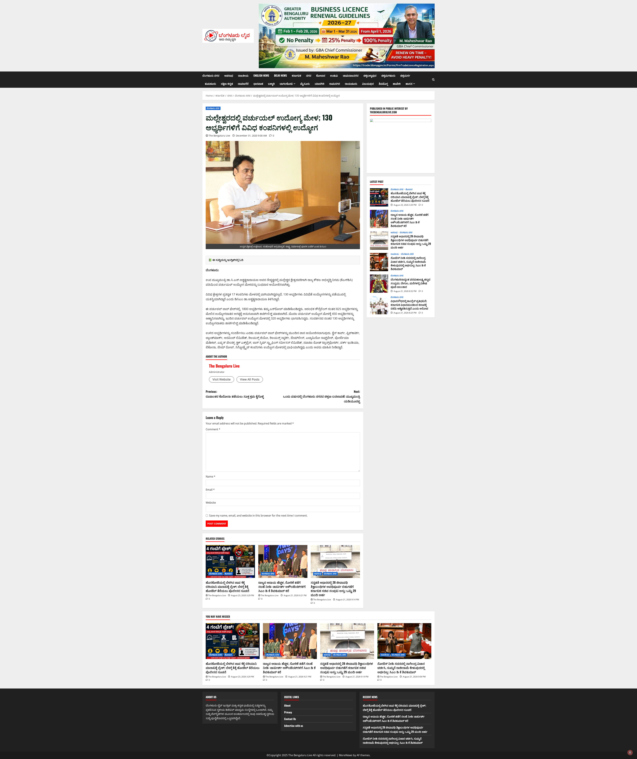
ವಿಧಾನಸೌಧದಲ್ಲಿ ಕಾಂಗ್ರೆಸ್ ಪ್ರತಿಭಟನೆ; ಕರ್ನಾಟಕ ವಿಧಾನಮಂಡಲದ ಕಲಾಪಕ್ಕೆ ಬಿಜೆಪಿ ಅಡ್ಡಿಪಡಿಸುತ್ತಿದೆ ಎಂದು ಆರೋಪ (379, 305)
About (287, 705)
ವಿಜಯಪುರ (368, 84)
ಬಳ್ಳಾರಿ (271, 84)
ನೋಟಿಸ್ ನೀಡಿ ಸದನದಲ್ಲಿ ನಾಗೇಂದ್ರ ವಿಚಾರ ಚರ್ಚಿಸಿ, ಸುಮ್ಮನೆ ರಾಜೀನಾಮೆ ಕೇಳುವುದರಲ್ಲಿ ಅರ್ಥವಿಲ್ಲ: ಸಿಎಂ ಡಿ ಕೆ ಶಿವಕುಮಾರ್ (379, 262)
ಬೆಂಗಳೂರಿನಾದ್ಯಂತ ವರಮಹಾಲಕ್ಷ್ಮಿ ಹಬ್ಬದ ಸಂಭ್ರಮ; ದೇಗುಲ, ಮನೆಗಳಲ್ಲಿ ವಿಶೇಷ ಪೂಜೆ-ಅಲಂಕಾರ (379, 284)
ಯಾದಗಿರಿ (319, 84)
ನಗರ (308, 75)
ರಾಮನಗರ (334, 84)
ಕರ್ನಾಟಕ (296, 75)
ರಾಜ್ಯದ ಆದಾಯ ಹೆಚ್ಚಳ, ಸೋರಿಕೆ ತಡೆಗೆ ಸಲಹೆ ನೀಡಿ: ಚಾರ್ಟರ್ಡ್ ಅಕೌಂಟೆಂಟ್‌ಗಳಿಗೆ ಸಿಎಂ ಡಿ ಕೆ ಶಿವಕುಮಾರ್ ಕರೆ (282, 586)
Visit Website (221, 379)
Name (210, 476)
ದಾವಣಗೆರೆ (243, 84)
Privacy (288, 712)
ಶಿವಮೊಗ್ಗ (383, 84)
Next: (321, 396)
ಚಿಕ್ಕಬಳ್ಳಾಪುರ (369, 75)
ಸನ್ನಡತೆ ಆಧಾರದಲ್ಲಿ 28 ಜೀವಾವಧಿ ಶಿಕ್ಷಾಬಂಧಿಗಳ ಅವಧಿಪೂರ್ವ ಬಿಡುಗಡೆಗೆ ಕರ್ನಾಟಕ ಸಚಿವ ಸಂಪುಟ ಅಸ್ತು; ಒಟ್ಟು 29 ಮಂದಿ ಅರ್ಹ (333, 588)
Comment (213, 429)
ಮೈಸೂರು (305, 84)
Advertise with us (293, 726)
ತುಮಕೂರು (210, 84)
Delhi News (280, 75)
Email (210, 489)
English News (261, 75)
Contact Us (290, 719)
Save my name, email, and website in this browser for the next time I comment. (258, 515)
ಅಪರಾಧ (228, 75)
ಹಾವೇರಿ (397, 84)
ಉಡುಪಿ (334, 75)
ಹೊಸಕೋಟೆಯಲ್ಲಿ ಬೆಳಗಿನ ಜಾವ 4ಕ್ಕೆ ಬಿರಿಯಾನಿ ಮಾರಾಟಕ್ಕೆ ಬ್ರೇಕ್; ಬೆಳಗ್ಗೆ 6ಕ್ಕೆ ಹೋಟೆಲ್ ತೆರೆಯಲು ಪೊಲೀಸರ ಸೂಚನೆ (227, 586)
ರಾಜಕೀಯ (243, 75)
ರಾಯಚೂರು (351, 84)
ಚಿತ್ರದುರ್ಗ (405, 75)
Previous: (235, 393)
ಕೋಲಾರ (320, 75)
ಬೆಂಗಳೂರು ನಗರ (210, 75)
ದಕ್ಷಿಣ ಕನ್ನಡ (227, 84)
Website (211, 502)
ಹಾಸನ (409, 84)
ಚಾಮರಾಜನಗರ (350, 75)
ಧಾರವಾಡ (258, 84)
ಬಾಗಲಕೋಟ (286, 84)
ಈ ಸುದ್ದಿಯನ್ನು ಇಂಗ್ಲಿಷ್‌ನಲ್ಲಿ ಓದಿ (227, 260)
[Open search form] (433, 79)
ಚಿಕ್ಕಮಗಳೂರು (388, 75)
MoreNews (345, 755)
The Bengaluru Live (219, 135)
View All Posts (249, 379)
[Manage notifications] (630, 752)
